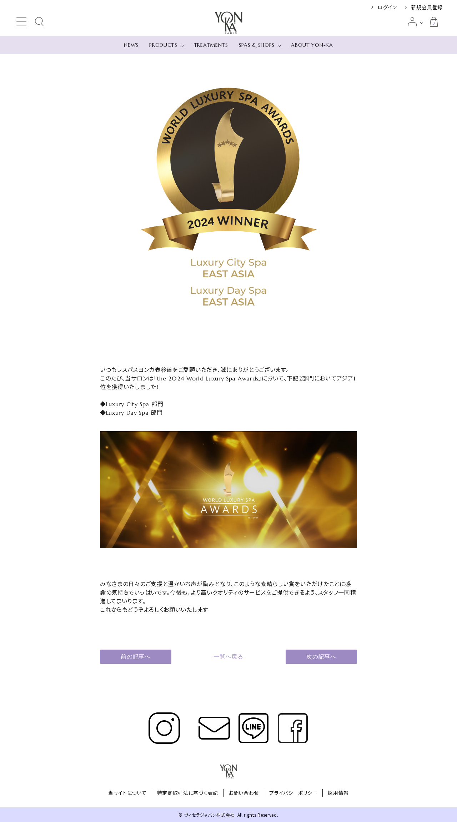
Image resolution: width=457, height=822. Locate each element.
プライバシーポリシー (293, 792)
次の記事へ (321, 657)
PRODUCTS (163, 45)
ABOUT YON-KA (312, 45)
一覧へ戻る (228, 657)
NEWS (131, 45)
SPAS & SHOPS (257, 45)
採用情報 (338, 792)
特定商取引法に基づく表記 (187, 792)
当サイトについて (127, 792)
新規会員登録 (427, 7)
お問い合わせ (243, 792)
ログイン (387, 7)
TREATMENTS (211, 45)
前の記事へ (136, 657)
